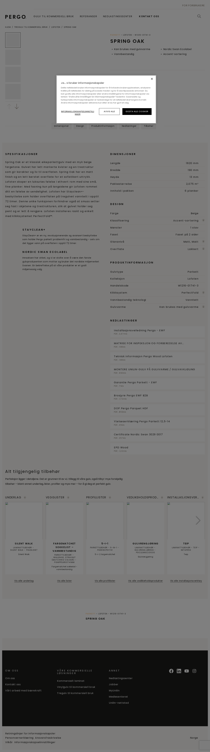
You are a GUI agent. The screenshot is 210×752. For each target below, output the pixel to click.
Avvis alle (109, 111)
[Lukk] (152, 78)
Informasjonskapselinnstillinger (77, 113)
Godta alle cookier (137, 111)
